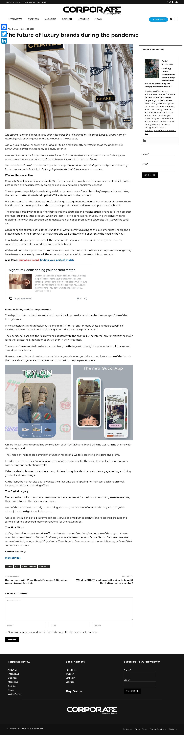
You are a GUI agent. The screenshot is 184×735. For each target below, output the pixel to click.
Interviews (15, 19)
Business (33, 19)
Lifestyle (83, 19)
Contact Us (127, 729)
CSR (17, 566)
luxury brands (29, 566)
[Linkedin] (173, 2)
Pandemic (43, 566)
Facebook (71, 670)
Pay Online (41, 2)
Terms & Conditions (158, 729)
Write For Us (29, 2)
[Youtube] (177, 2)
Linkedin (70, 678)
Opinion (67, 19)
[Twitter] (170, 2)
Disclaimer (173, 729)
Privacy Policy (141, 729)
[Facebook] (167, 2)
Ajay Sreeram (13, 29)
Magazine (50, 19)
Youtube (70, 682)
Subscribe (159, 19)
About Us (13, 670)
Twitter (70, 674)
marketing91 (13, 558)
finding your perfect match (57, 260)
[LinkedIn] (4, 40)
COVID (9, 566)
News (98, 19)
